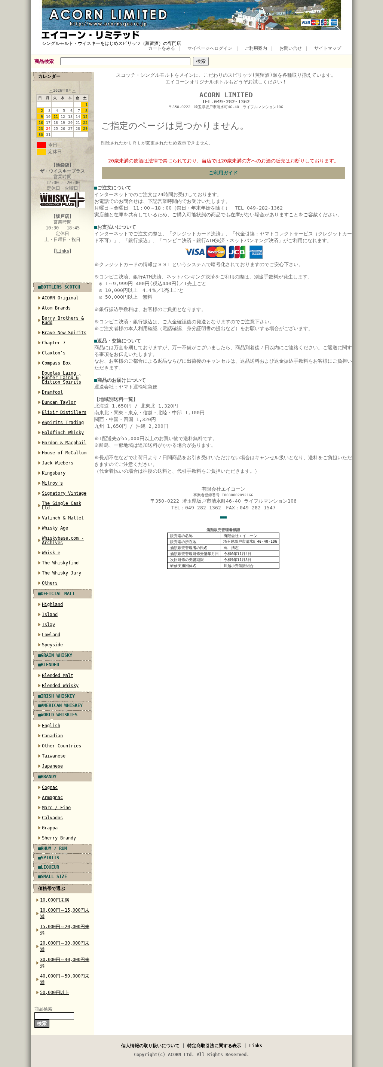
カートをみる (161, 48)
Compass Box (56, 363)
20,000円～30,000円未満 (64, 946)
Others (50, 583)
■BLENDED (48, 664)
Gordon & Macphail (64, 442)
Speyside (52, 644)
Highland (52, 604)
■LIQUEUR (48, 867)
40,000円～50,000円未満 (64, 979)
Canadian (52, 735)
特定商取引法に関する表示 (214, 1045)
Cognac (50, 787)
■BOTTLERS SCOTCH (59, 287)
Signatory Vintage (64, 493)
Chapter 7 (53, 342)
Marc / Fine (56, 807)
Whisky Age (55, 528)
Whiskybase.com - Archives (63, 540)
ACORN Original (60, 298)
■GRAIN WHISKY (55, 655)
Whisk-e (51, 552)
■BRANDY (47, 776)
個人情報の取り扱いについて (150, 1045)
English (51, 725)
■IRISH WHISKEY (56, 696)
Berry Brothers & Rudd (63, 320)
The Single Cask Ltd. (61, 505)
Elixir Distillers (64, 412)
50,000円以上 (54, 992)
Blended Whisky (60, 685)
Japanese (52, 766)
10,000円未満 (54, 900)
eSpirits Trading (63, 422)
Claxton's (53, 353)
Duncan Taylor (59, 402)
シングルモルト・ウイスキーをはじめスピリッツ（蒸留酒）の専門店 (111, 43)
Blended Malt (57, 675)
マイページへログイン (209, 48)
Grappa (50, 827)
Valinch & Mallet (63, 518)
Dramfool (52, 392)
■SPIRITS (48, 857)
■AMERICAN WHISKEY (60, 705)
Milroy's (52, 483)
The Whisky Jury (61, 573)
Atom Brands (56, 308)
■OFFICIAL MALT (56, 593)
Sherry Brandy (59, 838)
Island (50, 614)
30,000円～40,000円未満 (64, 963)
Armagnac (52, 797)
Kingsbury (53, 473)
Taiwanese (53, 756)
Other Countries (61, 746)
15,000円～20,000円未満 (64, 930)
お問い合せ (290, 48)
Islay (48, 624)
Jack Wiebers (57, 463)
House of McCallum (64, 452)
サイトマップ (327, 48)
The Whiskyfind (60, 562)
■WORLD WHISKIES (57, 714)
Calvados (52, 817)
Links (62, 251)
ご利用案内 (256, 48)
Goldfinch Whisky (63, 432)
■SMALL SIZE (52, 876)
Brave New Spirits (64, 332)
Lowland (51, 634)
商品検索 (44, 61)
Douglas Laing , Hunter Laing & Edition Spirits (61, 378)
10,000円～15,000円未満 (64, 913)
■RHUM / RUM (52, 848)
